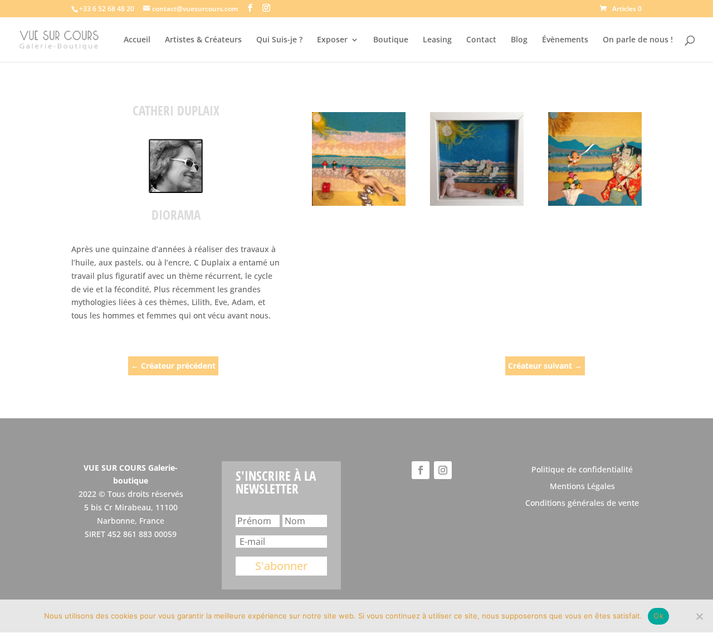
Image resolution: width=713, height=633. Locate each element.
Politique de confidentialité (582, 470)
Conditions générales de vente (582, 503)
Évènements (565, 40)
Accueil (137, 40)
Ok (658, 615)
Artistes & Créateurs (203, 40)
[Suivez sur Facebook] (420, 470)
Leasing (437, 40)
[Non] (699, 616)
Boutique (390, 40)
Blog (519, 40)
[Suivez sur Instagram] (443, 470)
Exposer (332, 40)
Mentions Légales (582, 486)
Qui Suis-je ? (279, 40)
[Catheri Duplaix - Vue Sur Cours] (359, 159)
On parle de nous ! (638, 40)
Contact (481, 40)
